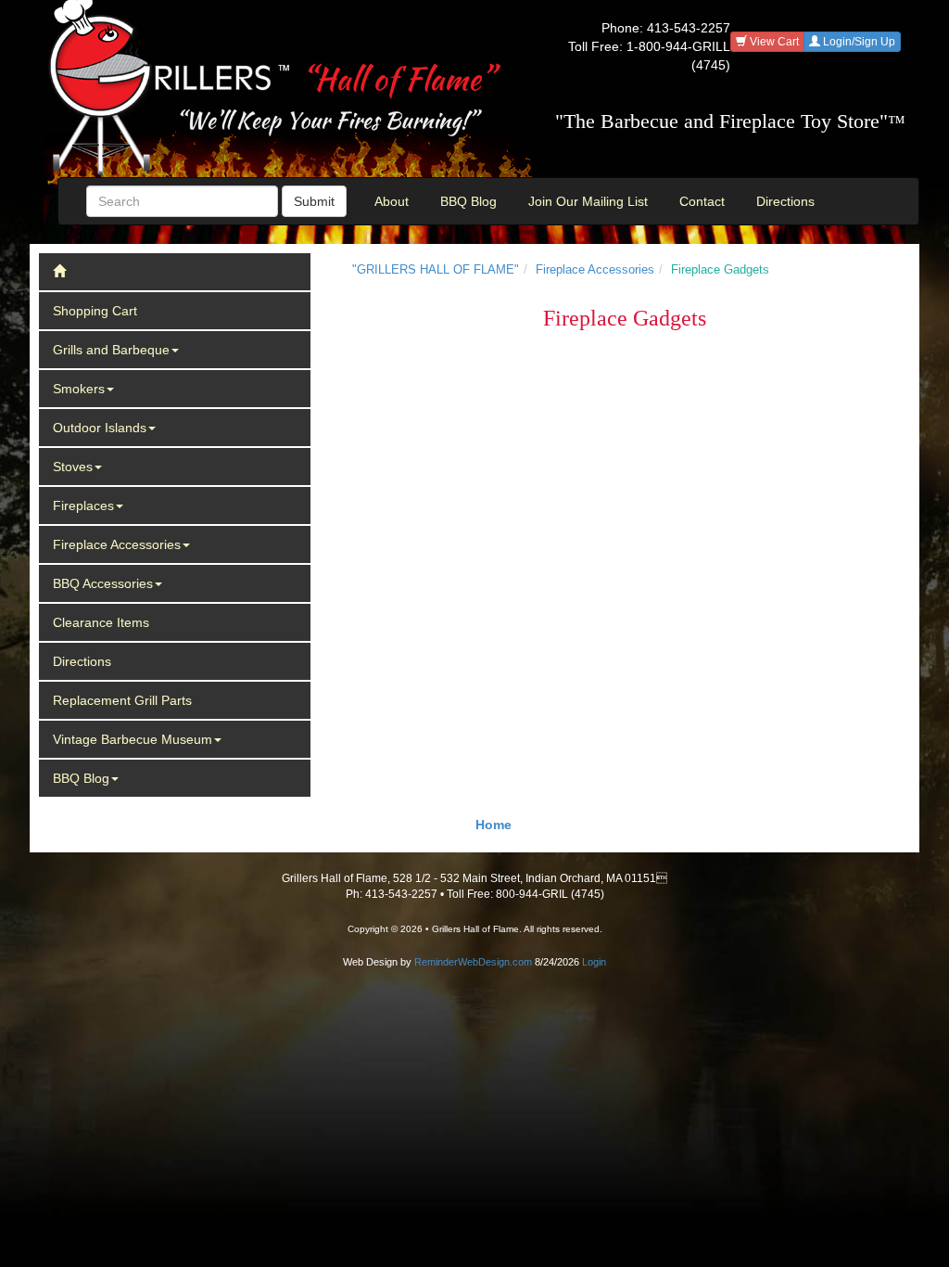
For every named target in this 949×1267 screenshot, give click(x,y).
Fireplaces (83, 505)
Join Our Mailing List (588, 201)
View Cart (773, 41)
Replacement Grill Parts (122, 700)
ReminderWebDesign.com (473, 961)
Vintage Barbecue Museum (132, 739)
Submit (314, 201)
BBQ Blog (468, 201)
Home (493, 824)
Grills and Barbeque (111, 349)
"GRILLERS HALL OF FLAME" (435, 269)
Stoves (73, 466)
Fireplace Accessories (117, 544)
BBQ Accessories (103, 583)
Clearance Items (101, 622)
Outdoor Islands (99, 427)
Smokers (79, 388)
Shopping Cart (95, 310)
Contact (702, 201)
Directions (785, 201)
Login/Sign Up (857, 41)
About (391, 201)
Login (594, 961)
